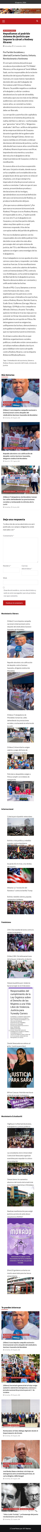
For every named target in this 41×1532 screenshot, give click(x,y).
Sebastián (7, 461)
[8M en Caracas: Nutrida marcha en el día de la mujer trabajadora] (20, 1102)
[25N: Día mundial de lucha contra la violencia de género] (20, 942)
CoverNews (15, 1528)
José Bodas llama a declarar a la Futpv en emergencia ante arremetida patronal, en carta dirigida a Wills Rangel (19, 1473)
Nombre (7, 566)
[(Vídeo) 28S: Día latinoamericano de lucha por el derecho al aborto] (20, 969)
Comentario (8, 536)
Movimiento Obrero (9, 30)
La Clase (6, 1509)
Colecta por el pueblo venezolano (19, 816)
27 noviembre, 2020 (20, 46)
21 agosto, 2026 (16, 1519)
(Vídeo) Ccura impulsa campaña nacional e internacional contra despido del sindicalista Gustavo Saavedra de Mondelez (20, 412)
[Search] (37, 21)
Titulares (6, 1377)
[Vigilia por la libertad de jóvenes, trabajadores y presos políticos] (20, 1138)
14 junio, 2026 (16, 507)
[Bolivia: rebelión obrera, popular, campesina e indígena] (20, 907)
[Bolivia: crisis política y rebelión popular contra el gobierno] (20, 852)
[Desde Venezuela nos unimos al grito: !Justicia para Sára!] (20, 1067)
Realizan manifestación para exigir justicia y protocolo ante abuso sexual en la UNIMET (20, 1214)
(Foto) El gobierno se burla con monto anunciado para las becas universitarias (19, 1273)
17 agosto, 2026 (16, 461)
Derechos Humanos (23, 402)
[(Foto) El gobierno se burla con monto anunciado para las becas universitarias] (20, 1285)
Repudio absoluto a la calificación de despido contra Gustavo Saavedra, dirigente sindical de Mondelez (17, 456)
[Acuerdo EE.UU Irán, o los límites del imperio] (20, 875)
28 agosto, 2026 (16, 1395)
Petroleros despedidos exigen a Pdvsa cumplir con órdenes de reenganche (19, 777)
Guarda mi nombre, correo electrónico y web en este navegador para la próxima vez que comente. (20, 593)
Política (6, 1380)
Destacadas (7, 404)
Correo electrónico (27, 567)
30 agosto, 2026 (16, 418)
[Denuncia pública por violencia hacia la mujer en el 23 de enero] (20, 1013)
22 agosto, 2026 (16, 1478)
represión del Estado (21, 363)
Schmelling (8, 46)
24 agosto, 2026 (16, 1436)
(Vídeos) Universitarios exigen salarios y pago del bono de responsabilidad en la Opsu (18, 750)
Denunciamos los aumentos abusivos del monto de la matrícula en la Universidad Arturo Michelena (20, 1182)
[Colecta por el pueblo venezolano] (20, 826)
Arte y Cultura (14, 1509)
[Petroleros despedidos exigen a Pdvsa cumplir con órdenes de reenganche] (20, 791)
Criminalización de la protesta (17, 360)
